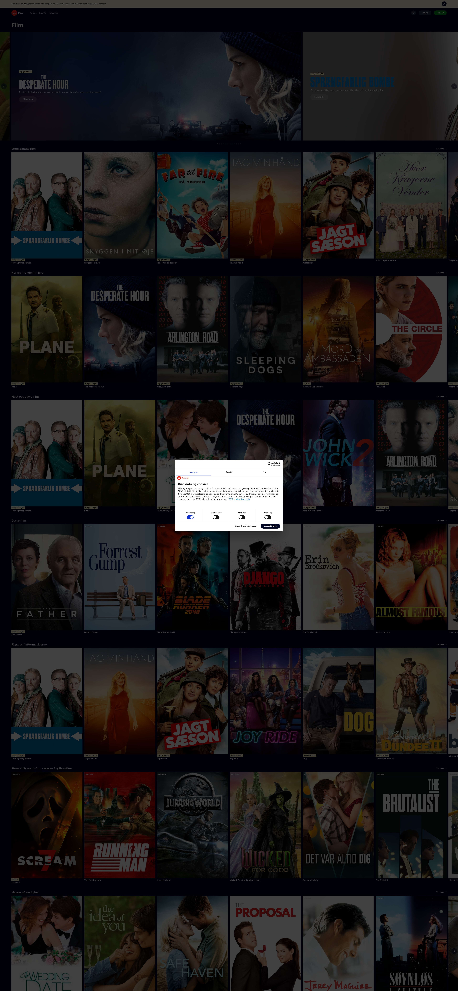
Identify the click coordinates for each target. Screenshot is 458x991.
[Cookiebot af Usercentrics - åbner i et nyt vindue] (269, 464)
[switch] (216, 517)
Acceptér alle (270, 526)
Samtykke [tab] (193, 472)
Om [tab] (264, 472)
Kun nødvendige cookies (245, 526)
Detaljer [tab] (229, 472)
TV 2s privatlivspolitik (239, 499)
